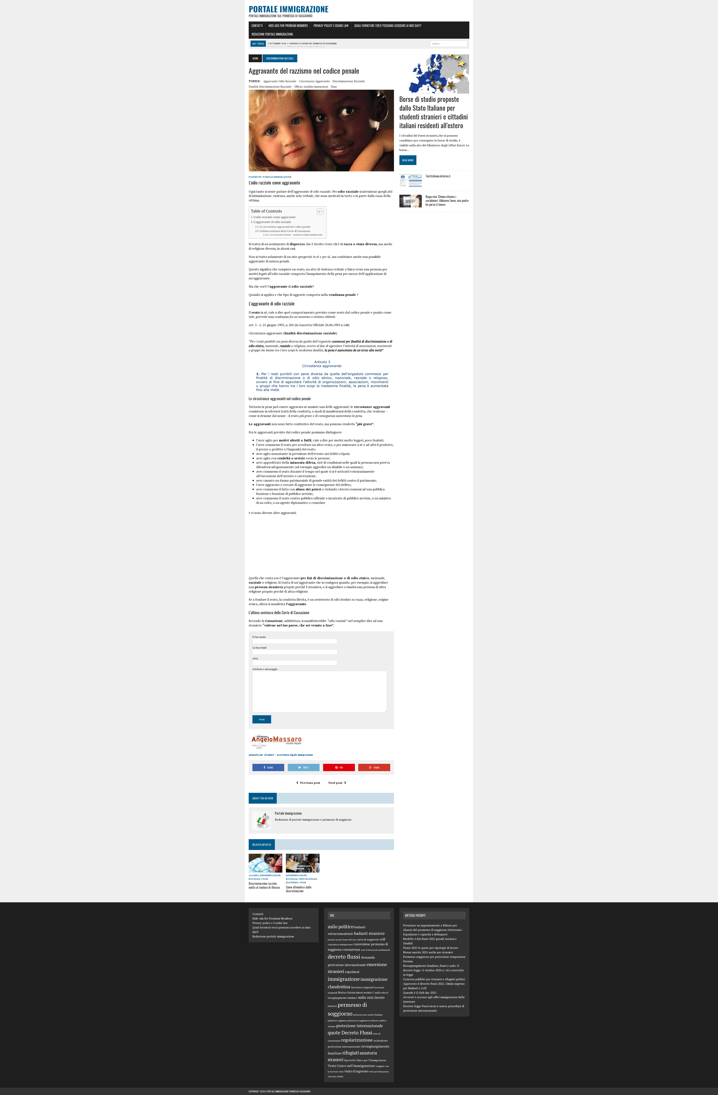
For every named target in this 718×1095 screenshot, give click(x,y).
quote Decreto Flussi (350, 1032)
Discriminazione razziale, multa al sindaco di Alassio (264, 885)
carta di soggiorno (368, 939)
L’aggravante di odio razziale (272, 222)
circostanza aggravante (314, 81)
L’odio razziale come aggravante (275, 217)
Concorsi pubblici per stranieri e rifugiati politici (434, 979)
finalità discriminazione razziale (270, 86)
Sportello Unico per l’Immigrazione (365, 1060)
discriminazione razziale (349, 81)
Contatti (257, 25)
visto (341, 1071)
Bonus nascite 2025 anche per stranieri (428, 952)
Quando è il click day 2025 (419, 992)
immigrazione (344, 978)
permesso (332, 1006)
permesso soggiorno (337, 1020)
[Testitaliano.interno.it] (410, 184)
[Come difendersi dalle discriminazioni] (303, 870)
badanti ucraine (335, 939)
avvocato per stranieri (261, 755)
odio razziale (308, 878)
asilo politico (341, 927)
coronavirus (351, 949)
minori (359, 992)
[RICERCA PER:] (448, 43)
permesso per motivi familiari (368, 1014)
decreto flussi (344, 956)
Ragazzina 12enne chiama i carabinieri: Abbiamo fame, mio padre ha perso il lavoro (447, 200)
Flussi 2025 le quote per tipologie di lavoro (430, 948)
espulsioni (352, 972)
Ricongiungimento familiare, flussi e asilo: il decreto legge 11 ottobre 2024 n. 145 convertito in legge (433, 970)
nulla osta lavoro (371, 997)
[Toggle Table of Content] (318, 211)
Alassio (254, 875)
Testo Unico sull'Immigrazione (351, 1066)
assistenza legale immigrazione (295, 755)
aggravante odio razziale (279, 81)
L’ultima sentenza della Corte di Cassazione (285, 231)
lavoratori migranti (362, 987)
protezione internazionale (359, 1025)
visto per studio (335, 1076)
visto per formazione (379, 1071)
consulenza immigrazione (340, 944)
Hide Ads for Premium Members (288, 25)
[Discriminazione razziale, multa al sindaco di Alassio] (265, 870)
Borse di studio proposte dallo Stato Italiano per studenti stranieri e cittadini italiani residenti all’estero (433, 112)
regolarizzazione (357, 1040)
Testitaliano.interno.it (438, 176)
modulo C (368, 992)
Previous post (310, 783)
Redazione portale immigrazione (272, 34)
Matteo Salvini (346, 992)
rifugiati (351, 1053)
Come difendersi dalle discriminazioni (298, 889)
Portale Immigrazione (277, 176)
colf (382, 939)
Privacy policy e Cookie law (331, 25)
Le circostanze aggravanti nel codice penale (285, 226)
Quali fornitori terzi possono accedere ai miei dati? (387, 25)
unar (334, 86)
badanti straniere (369, 933)
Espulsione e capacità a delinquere (425, 934)
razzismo (292, 882)
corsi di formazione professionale (375, 950)
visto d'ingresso (356, 1071)
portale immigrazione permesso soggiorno (289, 1091)
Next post (335, 783)
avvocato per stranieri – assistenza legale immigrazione (296, 234)
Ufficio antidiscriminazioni (311, 86)
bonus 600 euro (349, 939)
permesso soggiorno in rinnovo (363, 1020)
